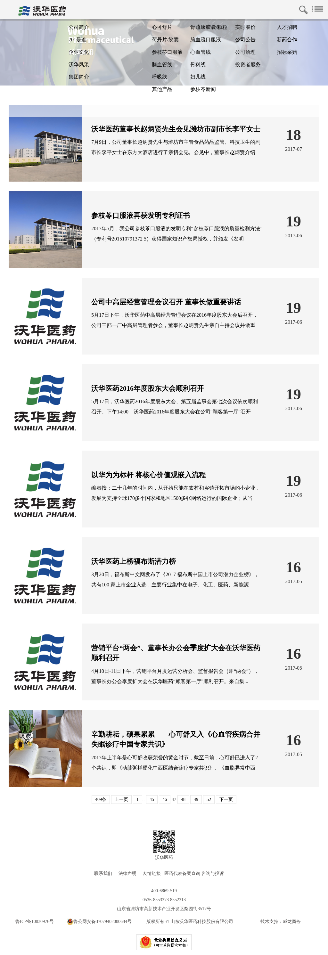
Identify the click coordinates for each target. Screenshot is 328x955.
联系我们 (103, 873)
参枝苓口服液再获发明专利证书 (140, 215)
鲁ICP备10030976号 (34, 921)
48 (183, 799)
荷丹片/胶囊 (165, 39)
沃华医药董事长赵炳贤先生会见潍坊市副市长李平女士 (175, 129)
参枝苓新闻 (203, 89)
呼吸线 (159, 76)
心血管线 (200, 52)
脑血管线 (162, 64)
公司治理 (245, 52)
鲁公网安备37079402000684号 (102, 921)
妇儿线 (198, 76)
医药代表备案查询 (182, 873)
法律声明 (127, 873)
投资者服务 (248, 64)
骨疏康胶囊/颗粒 (208, 27)
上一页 (121, 799)
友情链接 (152, 873)
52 (209, 799)
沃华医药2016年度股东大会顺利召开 (147, 388)
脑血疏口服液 (205, 39)
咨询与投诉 (212, 873)
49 (196, 799)
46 (164, 799)
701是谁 (77, 39)
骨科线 (198, 64)
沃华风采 (79, 64)
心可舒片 (162, 27)
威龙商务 (292, 921)
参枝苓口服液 (167, 52)
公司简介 (79, 27)
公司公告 (245, 39)
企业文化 (79, 52)
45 (152, 799)
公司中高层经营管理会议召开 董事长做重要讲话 (166, 302)
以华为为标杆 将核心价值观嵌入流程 (148, 475)
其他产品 (162, 89)
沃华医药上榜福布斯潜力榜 (133, 561)
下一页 (226, 799)
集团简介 (79, 76)
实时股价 (245, 27)
